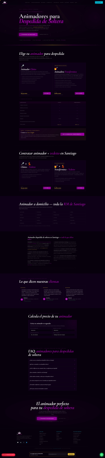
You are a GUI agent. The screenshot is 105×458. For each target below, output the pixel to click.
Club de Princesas (35, 2)
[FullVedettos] (27, 433)
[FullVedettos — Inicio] (4, 2)
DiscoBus (43, 2)
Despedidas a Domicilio (27, 9)
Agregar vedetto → (44, 34)
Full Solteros (75, 441)
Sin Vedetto (56, 2)
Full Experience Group (77, 433)
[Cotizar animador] (101, 454)
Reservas (57, 439)
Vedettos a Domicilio (43, 433)
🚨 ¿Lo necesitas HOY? (9, 454)
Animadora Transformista (44, 441)
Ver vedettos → (63, 418)
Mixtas (62, 2)
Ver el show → (79, 93)
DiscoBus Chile (75, 436)
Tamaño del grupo (57, 328)
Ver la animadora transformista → (72, 134)
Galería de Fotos (59, 438)
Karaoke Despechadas (77, 439)
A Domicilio (49, 2)
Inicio (20, 9)
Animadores (41, 439)
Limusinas (41, 442)
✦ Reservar (98, 2)
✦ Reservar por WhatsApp (28, 34)
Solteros (67, 2)
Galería (72, 2)
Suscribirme (71, 454)
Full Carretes (75, 442)
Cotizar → (46, 93)
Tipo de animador (34, 328)
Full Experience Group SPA (57, 448)
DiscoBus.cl (75, 438)
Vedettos (27, 2)
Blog (76, 2)
